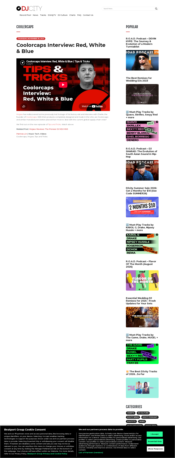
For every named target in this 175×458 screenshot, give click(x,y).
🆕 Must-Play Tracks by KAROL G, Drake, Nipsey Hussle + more (140, 227)
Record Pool (25, 15)
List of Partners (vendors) (91, 452)
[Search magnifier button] (157, 8)
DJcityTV (52, 15)
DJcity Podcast (150, 417)
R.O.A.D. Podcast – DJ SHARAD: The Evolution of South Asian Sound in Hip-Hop (141, 152)
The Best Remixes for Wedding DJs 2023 (139, 79)
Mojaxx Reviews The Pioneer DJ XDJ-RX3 (48, 129)
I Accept (155, 434)
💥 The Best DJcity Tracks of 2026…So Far (141, 372)
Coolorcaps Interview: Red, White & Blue (60, 48)
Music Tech (34, 134)
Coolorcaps (31, 117)
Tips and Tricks (54, 124)
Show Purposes (155, 449)
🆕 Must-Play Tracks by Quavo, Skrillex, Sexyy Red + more (142, 115)
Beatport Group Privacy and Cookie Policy (47, 454)
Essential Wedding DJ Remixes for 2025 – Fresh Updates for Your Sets (141, 301)
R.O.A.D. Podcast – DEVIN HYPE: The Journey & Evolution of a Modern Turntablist (141, 42)
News (35, 15)
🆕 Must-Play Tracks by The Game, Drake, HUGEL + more (142, 337)
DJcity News (133, 417)
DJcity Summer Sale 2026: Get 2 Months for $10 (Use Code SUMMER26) (141, 191)
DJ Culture (63, 15)
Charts (72, 15)
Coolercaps (21, 136)
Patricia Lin (21, 134)
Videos (43, 134)
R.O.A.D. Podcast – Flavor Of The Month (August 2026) (141, 264)
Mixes (142, 421)
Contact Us (88, 15)
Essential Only (155, 441)
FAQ (79, 15)
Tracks (43, 15)
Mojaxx (19, 114)
